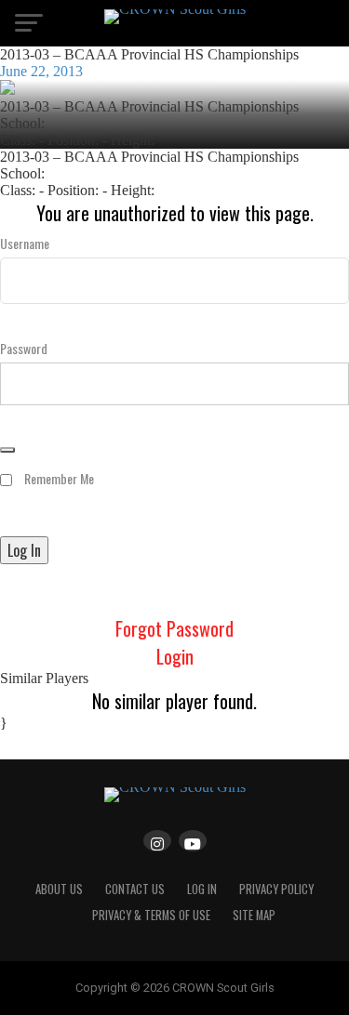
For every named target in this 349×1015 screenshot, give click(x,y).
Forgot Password (174, 628)
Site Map (254, 915)
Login (175, 656)
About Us (59, 889)
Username (24, 243)
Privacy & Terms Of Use (151, 915)
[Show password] (7, 450)
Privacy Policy (276, 889)
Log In (202, 889)
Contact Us (135, 889)
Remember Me (57, 478)
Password (23, 348)
